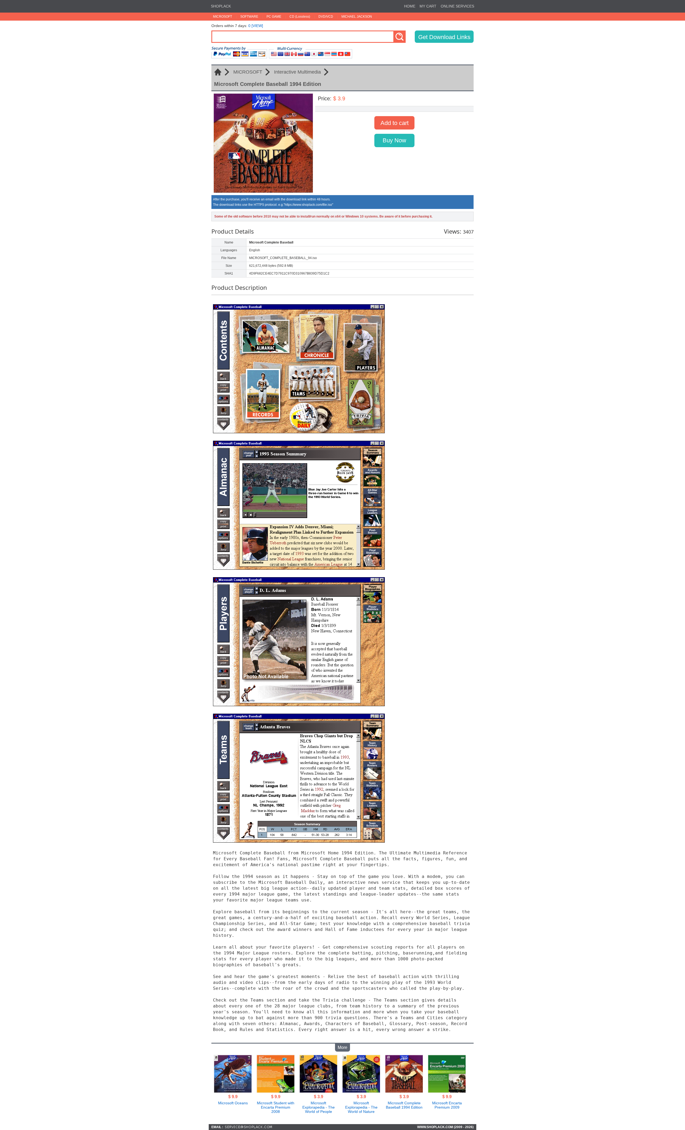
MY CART (428, 6)
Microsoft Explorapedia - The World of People (318, 1107)
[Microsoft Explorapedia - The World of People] (318, 1091)
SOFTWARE (249, 16)
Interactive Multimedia (297, 72)
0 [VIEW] (255, 26)
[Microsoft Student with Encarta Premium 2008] (275, 1091)
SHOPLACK (221, 6)
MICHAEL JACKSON (356, 16)
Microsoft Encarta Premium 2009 (447, 1105)
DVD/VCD (325, 16)
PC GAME (274, 16)
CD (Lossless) (300, 16)
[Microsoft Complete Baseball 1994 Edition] (404, 1091)
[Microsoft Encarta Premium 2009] (447, 1091)
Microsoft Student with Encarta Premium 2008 (275, 1107)
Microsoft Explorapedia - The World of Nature (361, 1107)
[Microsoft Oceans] (233, 1091)
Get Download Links (444, 37)
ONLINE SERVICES (457, 6)
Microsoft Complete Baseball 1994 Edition (404, 1105)
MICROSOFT (222, 16)
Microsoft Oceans (233, 1103)
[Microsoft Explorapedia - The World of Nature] (361, 1091)
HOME (409, 6)
